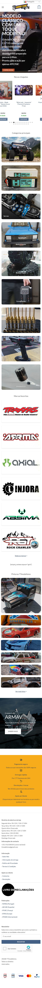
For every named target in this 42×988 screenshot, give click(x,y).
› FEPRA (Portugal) (8, 904)
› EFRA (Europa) (7, 914)
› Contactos (5, 876)
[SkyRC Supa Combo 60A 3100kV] (32, 90)
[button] (3, 7)
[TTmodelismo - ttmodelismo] (21, 7)
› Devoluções (6, 879)
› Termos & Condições (9, 866)
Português (30, 2)
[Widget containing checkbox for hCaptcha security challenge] (17, 948)
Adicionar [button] (11, 119)
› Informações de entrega (10, 860)
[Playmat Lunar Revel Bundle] (11, 90)
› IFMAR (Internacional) (9, 917)
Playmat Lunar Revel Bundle (11, 103)
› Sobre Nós (5, 856)
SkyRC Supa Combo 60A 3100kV (32, 103)
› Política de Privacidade (10, 863)
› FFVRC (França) (7, 910)
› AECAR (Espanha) (8, 907)
